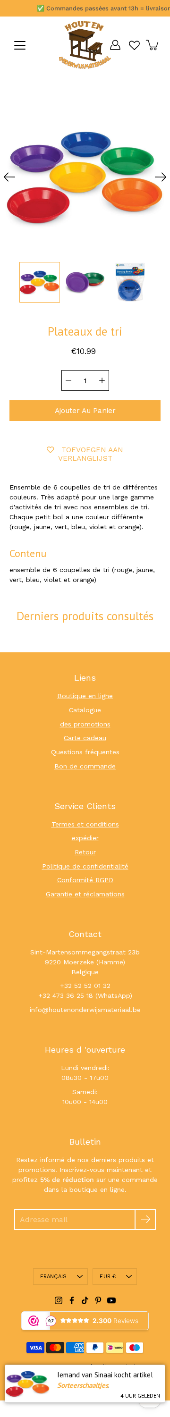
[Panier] (153, 44)
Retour (85, 852)
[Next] (160, 177)
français (53, 1277)
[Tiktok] (85, 1300)
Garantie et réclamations (85, 894)
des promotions (85, 724)
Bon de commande (85, 766)
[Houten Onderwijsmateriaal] (85, 44)
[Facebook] (72, 1300)
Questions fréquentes (85, 752)
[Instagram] (58, 1300)
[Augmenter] (102, 380)
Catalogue (85, 710)
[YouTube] (111, 1300)
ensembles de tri (120, 507)
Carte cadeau (85, 738)
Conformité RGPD (85, 880)
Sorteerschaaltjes (82, 1385)
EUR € (108, 1277)
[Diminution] (68, 380)
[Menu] (19, 45)
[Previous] (9, 177)
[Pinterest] (98, 1300)
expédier (85, 838)
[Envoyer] (145, 1219)
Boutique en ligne (85, 696)
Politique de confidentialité (85, 866)
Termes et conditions (85, 824)
